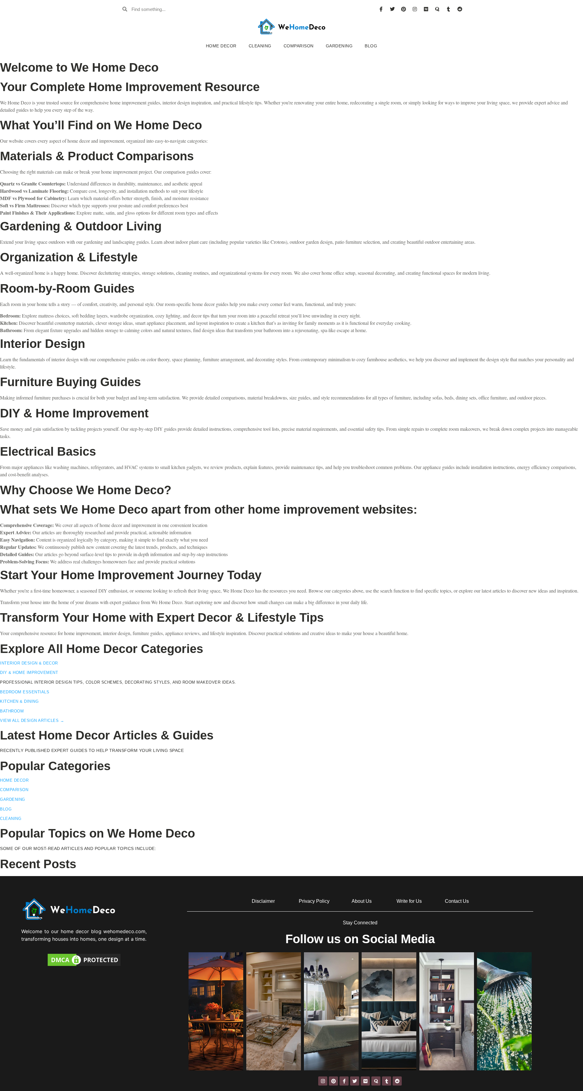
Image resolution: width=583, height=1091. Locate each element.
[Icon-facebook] (381, 9)
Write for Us (409, 901)
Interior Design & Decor (29, 663)
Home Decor (221, 45)
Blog (371, 45)
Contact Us (457, 901)
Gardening (339, 45)
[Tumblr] (448, 9)
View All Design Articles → (32, 720)
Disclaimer (263, 901)
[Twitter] (392, 9)
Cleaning (260, 45)
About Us (362, 901)
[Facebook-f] (344, 1081)
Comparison (299, 45)
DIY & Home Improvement (29, 672)
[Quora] (437, 9)
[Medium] (426, 9)
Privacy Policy (314, 901)
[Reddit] (460, 9)
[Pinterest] (403, 9)
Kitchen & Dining (19, 701)
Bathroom (12, 711)
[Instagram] (415, 9)
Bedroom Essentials (24, 692)
